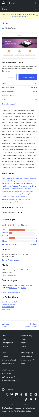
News (4, 339)
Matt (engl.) (7, 373)
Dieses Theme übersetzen (11, 292)
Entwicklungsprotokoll (9, 302)
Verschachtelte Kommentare (11, 199)
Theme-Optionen (21, 196)
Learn (4, 353)
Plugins (23, 343)
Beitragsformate (13, 191)
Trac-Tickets (6, 309)
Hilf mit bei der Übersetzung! (24, 15)
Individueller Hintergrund (14, 178)
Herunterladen (28, 77)
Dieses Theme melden (9, 275)
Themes (4, 9)
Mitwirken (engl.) (26, 353)
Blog (3, 178)
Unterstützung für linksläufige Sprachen (15, 194)
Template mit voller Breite (27, 186)
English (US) (13, 288)
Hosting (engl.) (7, 343)
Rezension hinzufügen (9, 244)
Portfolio (5, 191)
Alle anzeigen (32, 244)
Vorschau (9, 77)
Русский (23, 288)
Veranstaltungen (26, 356)
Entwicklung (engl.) (9, 360)
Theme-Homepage (8, 104)
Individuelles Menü (8, 181)
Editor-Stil (27, 181)
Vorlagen (23, 346)
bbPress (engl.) (8, 377)
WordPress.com (9, 370)
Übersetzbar (6, 202)
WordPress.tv (8, 363)
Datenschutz (6, 346)
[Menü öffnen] (36, 3)
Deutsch (10, 390)
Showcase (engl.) (26, 336)
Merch (23, 363)
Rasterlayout (6, 188)
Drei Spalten (26, 199)
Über (4, 336)
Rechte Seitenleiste (26, 191)
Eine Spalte (27, 188)
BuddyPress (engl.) (10, 381)
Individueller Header (29, 178)
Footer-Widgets (13, 186)
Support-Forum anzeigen (10, 260)
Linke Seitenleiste (17, 188)
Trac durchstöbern (8, 307)
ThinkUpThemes (10, 28)
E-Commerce (19, 181)
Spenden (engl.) (27, 360)
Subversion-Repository (9, 304)
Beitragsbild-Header (8, 183)
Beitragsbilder (20, 183)
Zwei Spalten (15, 202)
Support (5, 356)
